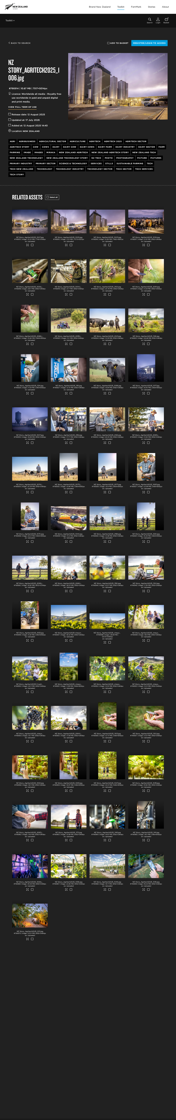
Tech (150, 163)
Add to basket (119, 43)
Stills (109, 163)
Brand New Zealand (100, 7)
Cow (35, 147)
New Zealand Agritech (73, 152)
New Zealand (31, 131)
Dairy (56, 147)
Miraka (50, 152)
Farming (15, 152)
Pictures (155, 158)
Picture (142, 158)
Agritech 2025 (113, 141)
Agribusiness (27, 141)
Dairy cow (69, 147)
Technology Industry (70, 169)
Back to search (20, 43)
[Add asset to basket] (32, 245)
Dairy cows (87, 147)
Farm (162, 147)
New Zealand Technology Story (67, 158)
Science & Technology (73, 163)
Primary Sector (46, 163)
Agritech (95, 141)
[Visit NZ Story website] (16, 6)
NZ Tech (96, 158)
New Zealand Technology (26, 158)
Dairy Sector (146, 147)
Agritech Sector (135, 141)
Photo (109, 158)
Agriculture (78, 141)
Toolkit (120, 7)
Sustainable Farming (130, 163)
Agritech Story (19, 147)
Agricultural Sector (52, 141)
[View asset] (30, 220)
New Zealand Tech (144, 152)
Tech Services (144, 169)
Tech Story (17, 174)
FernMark (136, 7)
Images (38, 152)
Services (96, 163)
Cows (45, 147)
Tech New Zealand (21, 169)
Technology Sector (99, 169)
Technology (44, 169)
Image (27, 152)
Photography (125, 158)
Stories (151, 7)
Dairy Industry (125, 147)
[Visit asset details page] (27, 245)
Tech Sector (124, 169)
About (165, 7)
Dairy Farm (105, 147)
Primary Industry (21, 163)
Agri (12, 141)
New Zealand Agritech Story (110, 152)
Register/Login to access (149, 43)
